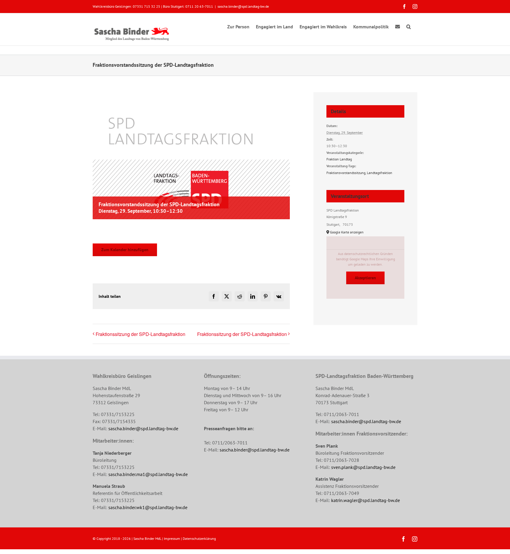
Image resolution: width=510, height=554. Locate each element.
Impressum (172, 538)
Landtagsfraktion (379, 172)
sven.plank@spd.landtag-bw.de (363, 467)
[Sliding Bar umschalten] (397, 25)
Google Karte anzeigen (347, 232)
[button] (408, 25)
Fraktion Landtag (339, 159)
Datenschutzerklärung (199, 538)
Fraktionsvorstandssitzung (345, 172)
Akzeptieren (365, 277)
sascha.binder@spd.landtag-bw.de (243, 6)
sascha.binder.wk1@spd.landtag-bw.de (147, 507)
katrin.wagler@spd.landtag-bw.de (365, 500)
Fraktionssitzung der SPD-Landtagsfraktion (140, 334)
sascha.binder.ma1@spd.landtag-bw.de (148, 474)
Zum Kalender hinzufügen (124, 249)
